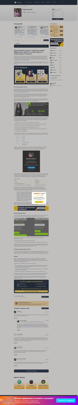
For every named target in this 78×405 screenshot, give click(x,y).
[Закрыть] (77, 397)
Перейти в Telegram (66, 400)
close (45, 192)
